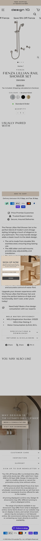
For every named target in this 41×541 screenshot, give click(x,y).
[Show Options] (18, 274)
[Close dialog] (38, 257)
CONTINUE (10, 278)
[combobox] (10, 274)
